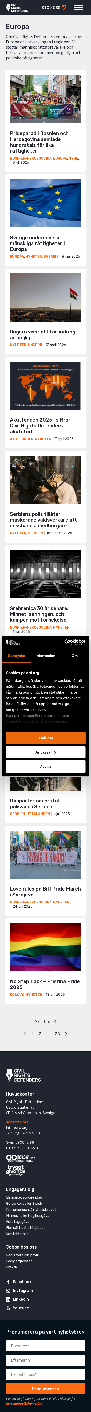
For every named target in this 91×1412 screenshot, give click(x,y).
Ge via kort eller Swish (24, 1203)
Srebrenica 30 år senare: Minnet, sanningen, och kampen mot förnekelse (39, 614)
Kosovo (17, 995)
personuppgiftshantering (24, 1403)
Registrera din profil (22, 1255)
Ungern (35, 345)
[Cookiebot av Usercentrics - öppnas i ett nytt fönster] (64, 642)
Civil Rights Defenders (17, 8)
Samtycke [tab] (16, 656)
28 (57, 1033)
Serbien (35, 533)
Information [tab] (45, 656)
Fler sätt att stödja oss (26, 1228)
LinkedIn (21, 1299)
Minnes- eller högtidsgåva (27, 1215)
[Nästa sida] (66, 1033)
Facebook (22, 1282)
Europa (60, 158)
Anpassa (42, 752)
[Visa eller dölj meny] (78, 7)
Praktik (11, 1267)
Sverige (50, 257)
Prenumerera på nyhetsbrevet (31, 1209)
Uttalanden (38, 814)
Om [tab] (75, 656)
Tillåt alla (45, 738)
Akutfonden (21, 439)
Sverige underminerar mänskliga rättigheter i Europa (37, 243)
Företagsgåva (17, 1221)
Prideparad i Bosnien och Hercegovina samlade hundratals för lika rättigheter (39, 142)
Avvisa (45, 766)
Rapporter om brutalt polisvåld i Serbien (35, 804)
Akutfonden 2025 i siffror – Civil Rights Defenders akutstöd (42, 425)
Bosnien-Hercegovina (31, 158)
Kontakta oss (17, 1122)
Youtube (21, 1308)
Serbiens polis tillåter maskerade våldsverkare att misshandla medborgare (43, 520)
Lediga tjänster (19, 1261)
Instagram (23, 1290)
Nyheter (77, 158)
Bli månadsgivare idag (24, 1197)
